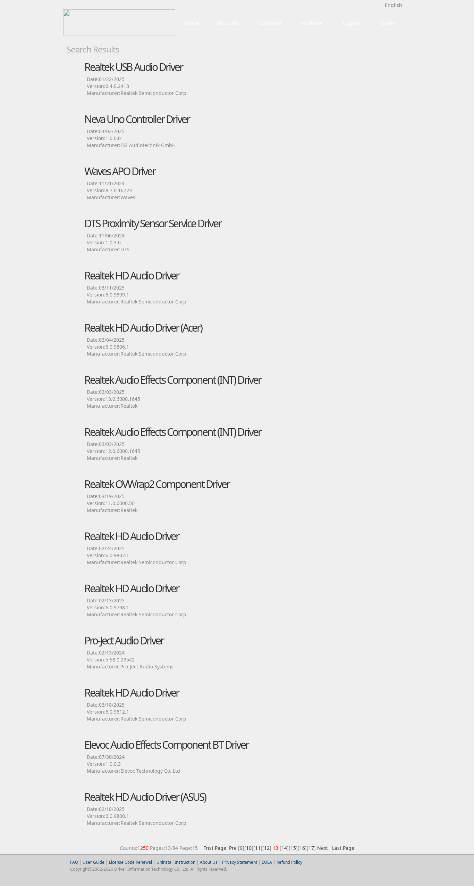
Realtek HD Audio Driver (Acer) (143, 327)
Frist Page (214, 848)
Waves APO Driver (119, 171)
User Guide (93, 862)
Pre (233, 848)
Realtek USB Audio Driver (133, 67)
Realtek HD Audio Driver (131, 275)
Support (351, 23)
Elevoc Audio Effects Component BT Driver (166, 745)
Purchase (311, 23)
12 (267, 848)
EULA (267, 862)
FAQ (74, 862)
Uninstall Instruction (175, 862)
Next (322, 848)
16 (302, 848)
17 (311, 848)
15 (293, 848)
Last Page (341, 848)
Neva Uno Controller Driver (136, 119)
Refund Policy (289, 862)
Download (269, 23)
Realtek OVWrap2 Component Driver (156, 484)
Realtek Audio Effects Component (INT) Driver (172, 380)
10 (249, 848)
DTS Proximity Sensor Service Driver (152, 223)
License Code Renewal (130, 862)
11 (258, 848)
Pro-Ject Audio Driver (123, 640)
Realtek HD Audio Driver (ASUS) (145, 797)
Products (228, 23)
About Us (209, 862)
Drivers (389, 23)
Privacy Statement (239, 862)
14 (284, 848)
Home (191, 23)
